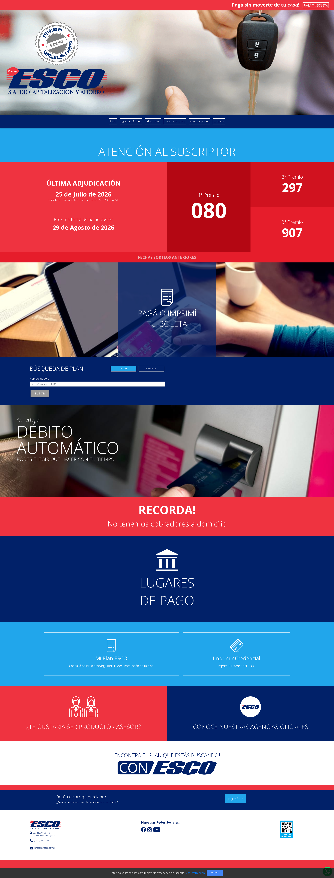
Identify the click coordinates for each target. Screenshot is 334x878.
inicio (113, 121)
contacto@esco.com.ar (44, 848)
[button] (167, 309)
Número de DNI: (39, 378)
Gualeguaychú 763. (41, 833)
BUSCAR (40, 393)
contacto (219, 121)
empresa (175, 121)
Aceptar (214, 873)
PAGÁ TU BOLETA (315, 5)
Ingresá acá (236, 799)
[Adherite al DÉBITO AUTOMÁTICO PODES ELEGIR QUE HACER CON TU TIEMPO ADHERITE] (167, 496)
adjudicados (153, 121)
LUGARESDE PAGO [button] (167, 591)
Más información (195, 873)
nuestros (199, 121)
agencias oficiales (131, 121)
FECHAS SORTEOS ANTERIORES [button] (167, 257)
